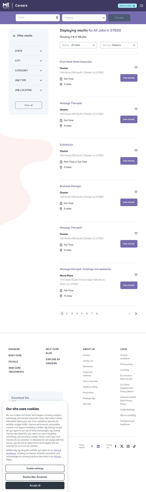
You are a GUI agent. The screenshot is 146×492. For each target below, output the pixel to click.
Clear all (29, 105)
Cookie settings (35, 468)
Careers (86, 355)
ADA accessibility (128, 415)
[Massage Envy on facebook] (115, 446)
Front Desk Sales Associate (76, 61)
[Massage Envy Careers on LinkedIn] (98, 446)
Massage (14, 349)
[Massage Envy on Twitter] (122, 446)
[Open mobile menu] (141, 6)
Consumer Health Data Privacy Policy (128, 400)
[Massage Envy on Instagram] (128, 446)
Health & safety (90, 387)
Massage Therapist (71, 103)
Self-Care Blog (52, 351)
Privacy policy (126, 364)
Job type (20, 80)
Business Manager (70, 186)
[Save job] (136, 67)
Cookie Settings (127, 409)
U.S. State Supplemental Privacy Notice (127, 388)
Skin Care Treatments (16, 370)
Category (68, 17)
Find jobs (119, 18)
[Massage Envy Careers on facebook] (92, 446)
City (17, 61)
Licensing (124, 370)
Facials (13, 361)
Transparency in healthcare (127, 423)
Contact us (88, 361)
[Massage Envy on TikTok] (134, 446)
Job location (23, 90)
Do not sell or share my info (126, 377)
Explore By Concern (53, 361)
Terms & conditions (125, 357)
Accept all (35, 485)
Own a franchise (90, 381)
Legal (124, 349)
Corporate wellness (87, 374)
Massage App (89, 398)
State (18, 51)
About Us (89, 349)
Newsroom (88, 366)
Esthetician (66, 144)
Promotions (88, 392)
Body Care (15, 355)
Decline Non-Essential (35, 477)
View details (129, 78)
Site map (87, 404)
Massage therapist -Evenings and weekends (85, 269)
